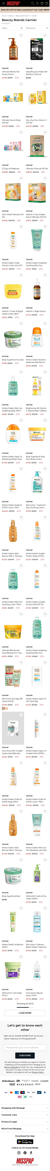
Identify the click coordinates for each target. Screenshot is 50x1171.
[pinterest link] (25, 1152)
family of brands (11, 1067)
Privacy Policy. (38, 1072)
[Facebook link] (31, 1152)
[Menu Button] (3, 3)
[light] (6, 708)
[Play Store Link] (25, 1141)
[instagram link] (18, 1152)
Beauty (11, 16)
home (4, 16)
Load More (25, 1013)
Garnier (34, 16)
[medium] (3, 708)
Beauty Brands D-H (22, 16)
